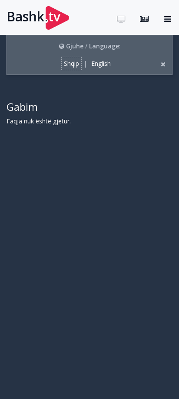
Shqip (71, 63)
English (101, 63)
